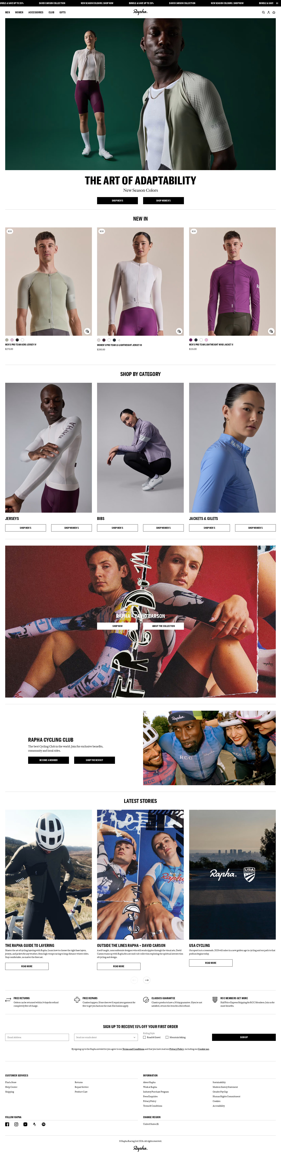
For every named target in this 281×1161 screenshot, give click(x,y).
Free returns (22, 998)
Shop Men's (125, 201)
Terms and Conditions (133, 1049)
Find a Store (10, 1082)
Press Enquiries (150, 1096)
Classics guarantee (163, 998)
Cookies (216, 1101)
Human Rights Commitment (226, 1096)
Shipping (9, 1091)
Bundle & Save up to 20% (141, 3)
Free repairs (90, 998)
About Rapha (149, 1082)
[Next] (146, 980)
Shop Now (125, 627)
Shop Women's (170, 201)
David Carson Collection (52, 3)
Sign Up (244, 1037)
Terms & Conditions (152, 1106)
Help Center (11, 1087)
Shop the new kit (100, 761)
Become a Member (54, 761)
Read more (34, 967)
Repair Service (82, 1087)
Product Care (81, 1091)
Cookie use (203, 1049)
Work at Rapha (150, 1087)
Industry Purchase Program (156, 1091)
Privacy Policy (176, 1049)
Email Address (14, 1037)
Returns (79, 1082)
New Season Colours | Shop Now (97, 3)
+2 (119, 340)
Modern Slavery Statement (225, 1087)
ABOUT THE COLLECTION (168, 627)
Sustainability (219, 1082)
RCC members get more (234, 998)
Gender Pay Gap (220, 1091)
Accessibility (219, 1106)
